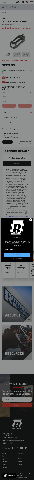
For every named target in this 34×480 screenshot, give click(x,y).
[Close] (31, 220)
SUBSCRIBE (17, 255)
